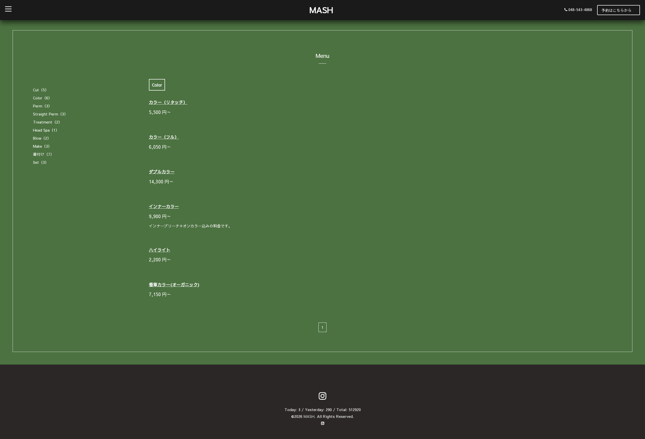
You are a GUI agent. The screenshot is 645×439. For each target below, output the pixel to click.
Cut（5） (41, 89)
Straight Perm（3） (50, 113)
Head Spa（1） (46, 130)
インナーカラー (164, 206)
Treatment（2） (47, 122)
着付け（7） (43, 154)
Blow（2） (42, 138)
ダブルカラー (162, 172)
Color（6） (42, 97)
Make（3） (42, 146)
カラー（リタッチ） (168, 102)
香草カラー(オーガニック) (174, 285)
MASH (321, 9)
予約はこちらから (616, 10)
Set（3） (41, 162)
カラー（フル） (164, 137)
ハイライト (159, 250)
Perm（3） (42, 105)
